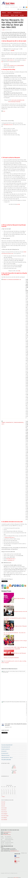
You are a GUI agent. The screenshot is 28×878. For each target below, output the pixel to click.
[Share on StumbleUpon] (23, 586)
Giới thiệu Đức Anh (14, 7)
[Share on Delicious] (13, 586)
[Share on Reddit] (2, 588)
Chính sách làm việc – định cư (7, 757)
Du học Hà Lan (3, 809)
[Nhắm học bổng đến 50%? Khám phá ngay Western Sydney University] (13, 701)
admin (4, 29)
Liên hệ (20, 7)
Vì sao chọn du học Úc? (5, 747)
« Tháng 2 (3, 796)
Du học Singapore (4, 813)
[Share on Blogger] (10, 586)
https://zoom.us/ (10, 60)
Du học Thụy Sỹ (4, 811)
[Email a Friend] (8, 586)
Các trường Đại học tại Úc (9, 661)
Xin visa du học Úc (4, 753)
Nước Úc (9, 12)
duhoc (21, 661)
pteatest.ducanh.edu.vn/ (9, 537)
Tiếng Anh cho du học (5, 755)
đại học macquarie (5, 662)
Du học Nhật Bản (4, 819)
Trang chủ (7, 7)
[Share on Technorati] (5, 588)
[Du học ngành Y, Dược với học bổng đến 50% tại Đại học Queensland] (2, 724)
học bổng (24, 661)
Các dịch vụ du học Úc (5, 749)
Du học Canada (4, 807)
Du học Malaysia (4, 817)
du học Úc (17, 661)
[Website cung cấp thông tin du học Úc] (7, 3)
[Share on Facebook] (2, 586)
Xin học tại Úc (3, 751)
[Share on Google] (18, 586)
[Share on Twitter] (5, 586)
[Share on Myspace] (20, 586)
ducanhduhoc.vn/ (10, 560)
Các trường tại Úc (5, 15)
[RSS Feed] (8, 588)
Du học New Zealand (4, 815)
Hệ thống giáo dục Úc (17, 12)
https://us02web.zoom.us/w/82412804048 (15, 65)
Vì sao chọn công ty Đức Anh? (6, 744)
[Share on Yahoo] (25, 586)
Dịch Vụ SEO (16, 877)
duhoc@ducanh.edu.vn (8, 124)
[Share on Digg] (15, 586)
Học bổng (22, 15)
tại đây (19, 270)
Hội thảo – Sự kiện (14, 15)
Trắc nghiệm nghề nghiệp (6, 759)
